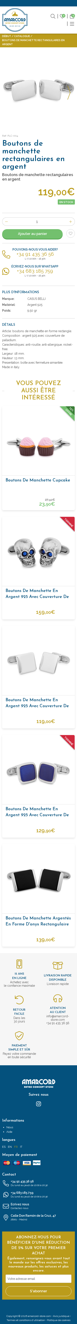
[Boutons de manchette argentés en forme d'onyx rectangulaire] (38, 880)
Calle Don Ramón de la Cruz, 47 (33, 1217)
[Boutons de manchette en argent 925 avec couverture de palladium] (38, 553)
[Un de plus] (71, 221)
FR (16, 1146)
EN (10, 1146)
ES (4, 1146)
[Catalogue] (72, 23)
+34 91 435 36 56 (29, 1183)
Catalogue (22, 36)
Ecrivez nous (20, 1206)
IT (21, 1146)
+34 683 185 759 (29, 1194)
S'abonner (38, 1291)
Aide (9, 1131)
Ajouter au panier (32, 234)
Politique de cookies (58, 1320)
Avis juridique (61, 1316)
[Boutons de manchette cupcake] (38, 442)
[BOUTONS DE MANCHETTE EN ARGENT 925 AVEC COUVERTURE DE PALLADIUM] (38, 90)
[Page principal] (15, 19)
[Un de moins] (6, 221)
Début (6, 36)
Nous (9, 1127)
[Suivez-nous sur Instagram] (38, 1103)
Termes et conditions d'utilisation (26, 1320)
